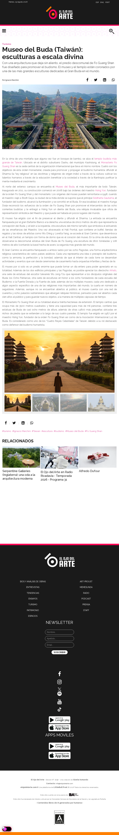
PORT (107, 2)
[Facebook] (88, 80)
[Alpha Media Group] (59, 818)
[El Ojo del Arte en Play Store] (59, 719)
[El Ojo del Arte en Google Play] (59, 746)
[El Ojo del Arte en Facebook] (59, 675)
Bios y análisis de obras (33, 581)
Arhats (112, 270)
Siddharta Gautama (103, 198)
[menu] (4, 31)
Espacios (32, 616)
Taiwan (36, 431)
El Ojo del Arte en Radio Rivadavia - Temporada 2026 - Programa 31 (57, 475)
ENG (102, 2)
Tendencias (33, 593)
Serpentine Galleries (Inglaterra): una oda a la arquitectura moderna (18, 474)
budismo (59, 431)
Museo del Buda (65, 186)
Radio (86, 593)
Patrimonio (33, 610)
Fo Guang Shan (94, 431)
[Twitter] (96, 80)
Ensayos (32, 599)
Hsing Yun (100, 190)
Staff (86, 610)
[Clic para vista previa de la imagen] (59, 113)
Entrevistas (32, 587)
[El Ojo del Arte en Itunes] (59, 727)
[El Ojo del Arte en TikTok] (59, 709)
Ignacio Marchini (22, 431)
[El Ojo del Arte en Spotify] (59, 695)
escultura (48, 431)
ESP (97, 2)
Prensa (86, 604)
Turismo (6, 44)
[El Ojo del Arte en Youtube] (59, 703)
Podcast (86, 599)
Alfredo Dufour (89, 471)
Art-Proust (86, 581)
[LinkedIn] (105, 80)
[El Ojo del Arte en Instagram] (59, 683)
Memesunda (86, 587)
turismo (7, 431)
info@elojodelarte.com (64, 784)
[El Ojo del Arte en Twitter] (59, 689)
